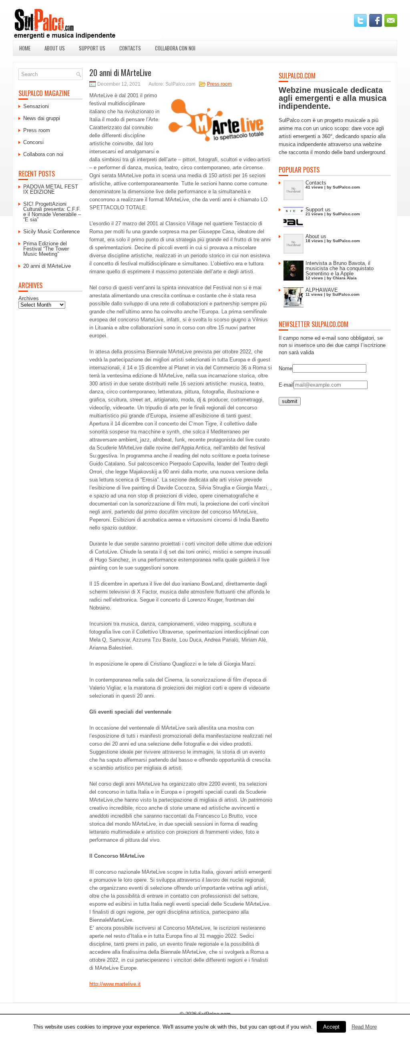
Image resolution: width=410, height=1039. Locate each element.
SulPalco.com (346, 187)
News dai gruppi (41, 118)
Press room (219, 84)
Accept (331, 1027)
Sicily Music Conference (51, 232)
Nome (285, 368)
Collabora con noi (175, 48)
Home (24, 48)
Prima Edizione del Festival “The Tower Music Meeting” (46, 249)
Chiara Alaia (345, 278)
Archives (28, 298)
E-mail (286, 385)
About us (54, 48)
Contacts (130, 48)
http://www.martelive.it (115, 984)
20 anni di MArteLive (47, 266)
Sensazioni (36, 106)
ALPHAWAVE (321, 290)
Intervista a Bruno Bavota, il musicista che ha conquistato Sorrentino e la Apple (339, 268)
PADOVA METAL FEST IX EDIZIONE (50, 189)
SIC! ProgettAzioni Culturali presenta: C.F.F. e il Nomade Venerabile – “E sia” (52, 212)
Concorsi (33, 142)
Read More (364, 1027)
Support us (92, 48)
